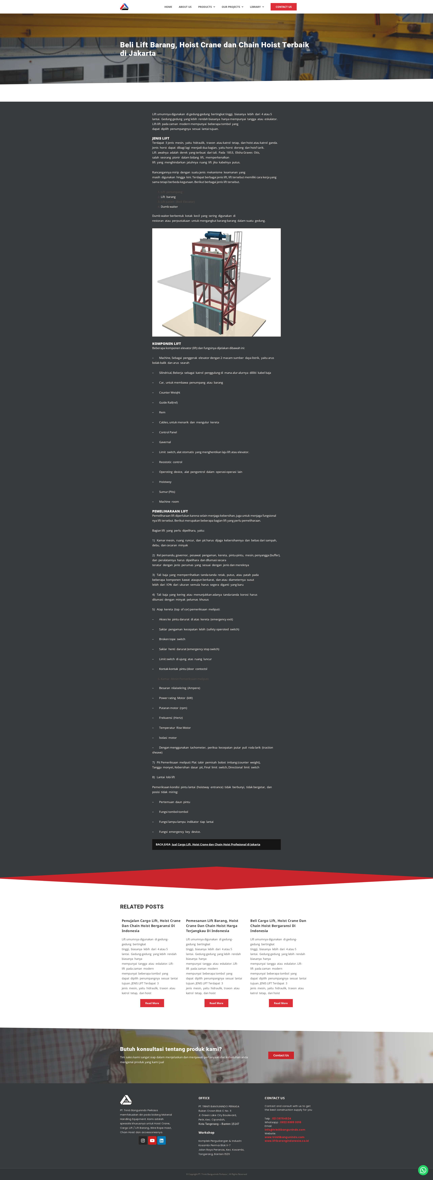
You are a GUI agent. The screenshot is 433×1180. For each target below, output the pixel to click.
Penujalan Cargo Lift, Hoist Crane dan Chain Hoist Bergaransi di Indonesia (151, 925)
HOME (168, 6)
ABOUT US (185, 6)
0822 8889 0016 (290, 1122)
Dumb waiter (170, 207)
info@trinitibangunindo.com (285, 1129)
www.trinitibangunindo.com (284, 1137)
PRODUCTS (205, 6)
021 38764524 (281, 1118)
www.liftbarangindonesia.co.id (287, 1141)
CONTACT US (284, 6)
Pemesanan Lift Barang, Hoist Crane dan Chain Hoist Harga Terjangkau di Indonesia (212, 925)
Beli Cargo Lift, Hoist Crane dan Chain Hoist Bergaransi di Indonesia (278, 925)
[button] (423, 1170)
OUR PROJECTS (231, 6)
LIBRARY (255, 6)
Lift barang (168, 197)
